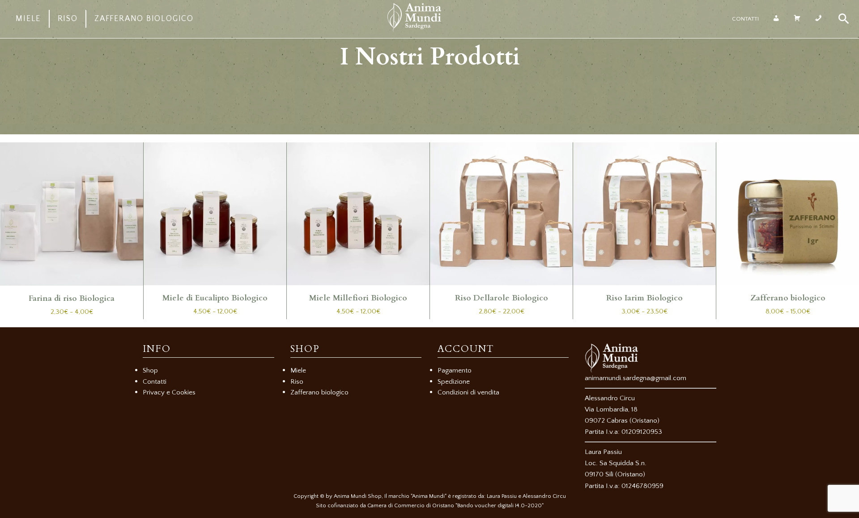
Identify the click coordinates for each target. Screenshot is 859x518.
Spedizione (454, 381)
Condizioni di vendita (468, 392)
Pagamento (455, 370)
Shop (150, 370)
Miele (28, 18)
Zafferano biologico (144, 18)
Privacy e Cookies (169, 392)
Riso (68, 18)
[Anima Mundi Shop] (650, 357)
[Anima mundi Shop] (414, 30)
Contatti (745, 19)
